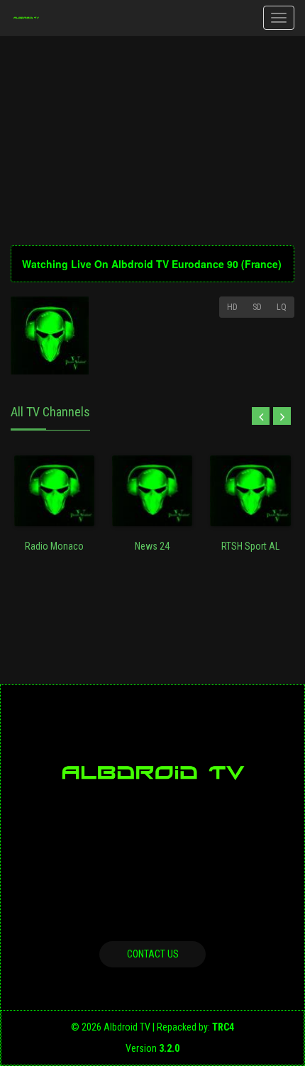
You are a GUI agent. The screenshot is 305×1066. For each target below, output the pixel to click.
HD (232, 307)
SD (257, 307)
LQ (282, 307)
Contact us (153, 954)
